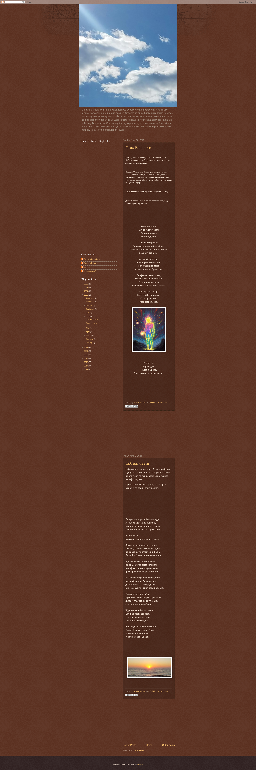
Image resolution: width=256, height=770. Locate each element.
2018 (86, 362)
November (90, 302)
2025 (86, 288)
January (89, 343)
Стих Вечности (138, 147)
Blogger (140, 765)
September (90, 309)
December (90, 298)
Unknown (87, 267)
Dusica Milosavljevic (92, 259)
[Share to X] (131, 406)
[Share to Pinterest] (136, 406)
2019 (86, 359)
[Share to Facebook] (134, 406)
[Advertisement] (149, 432)
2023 (86, 295)
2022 (86, 347)
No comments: (162, 403)
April (88, 332)
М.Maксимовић (90, 271)
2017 (86, 366)
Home (149, 745)
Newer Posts (129, 745)
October (89, 305)
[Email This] (126, 406)
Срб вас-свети (137, 463)
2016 (86, 370)
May (88, 328)
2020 (86, 355)
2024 (86, 291)
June (88, 317)
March (88, 335)
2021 (86, 351)
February (89, 339)
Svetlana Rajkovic (91, 263)
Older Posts (168, 745)
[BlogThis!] (129, 406)
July (88, 313)
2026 (86, 284)
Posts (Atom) (138, 750)
